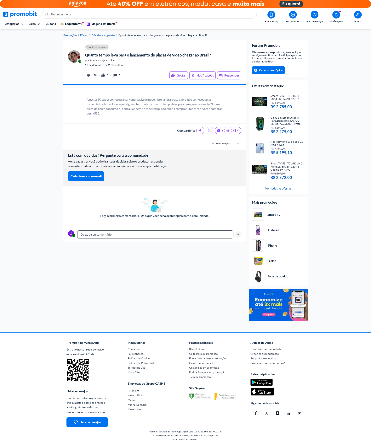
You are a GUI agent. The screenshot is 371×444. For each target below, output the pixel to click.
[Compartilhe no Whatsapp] (219, 130)
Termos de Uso (136, 367)
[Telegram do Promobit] (299, 413)
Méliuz (132, 400)
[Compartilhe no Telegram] (228, 130)
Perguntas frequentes (263, 358)
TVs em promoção (200, 376)
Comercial (134, 349)
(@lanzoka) (102, 60)
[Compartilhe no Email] (237, 130)
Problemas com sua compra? (267, 363)
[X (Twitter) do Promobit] (266, 413)
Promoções (70, 35)
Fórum (84, 35)
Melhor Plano (136, 395)
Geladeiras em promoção (204, 367)
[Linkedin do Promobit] (288, 413)
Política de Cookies (139, 358)
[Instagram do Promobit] (277, 413)
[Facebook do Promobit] (255, 413)
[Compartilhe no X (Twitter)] (209, 130)
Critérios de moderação (264, 353)
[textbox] (155, 234)
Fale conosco (135, 353)
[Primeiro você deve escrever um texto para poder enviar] (238, 234)
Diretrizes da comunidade (265, 349)
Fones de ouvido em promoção (207, 358)
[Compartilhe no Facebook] (200, 130)
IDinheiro (133, 390)
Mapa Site (134, 372)
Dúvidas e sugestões (103, 35)
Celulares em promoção (203, 353)
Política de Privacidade (141, 363)
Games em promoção (201, 363)
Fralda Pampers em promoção (207, 372)
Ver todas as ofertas (278, 188)
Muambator (135, 409)
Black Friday (196, 349)
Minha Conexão (137, 404)
